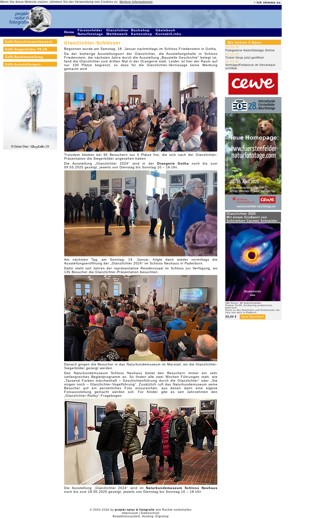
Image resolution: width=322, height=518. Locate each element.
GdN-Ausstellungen (23, 64)
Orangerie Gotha (173, 163)
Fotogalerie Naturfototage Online (250, 50)
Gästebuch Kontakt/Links (169, 32)
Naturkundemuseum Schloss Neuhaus (181, 488)
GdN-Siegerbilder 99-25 (26, 49)
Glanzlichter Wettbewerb (117, 32)
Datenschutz (150, 513)
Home (69, 32)
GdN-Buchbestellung (24, 57)
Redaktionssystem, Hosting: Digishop (141, 516)
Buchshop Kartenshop (142, 32)
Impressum (130, 513)
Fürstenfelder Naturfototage (91, 32)
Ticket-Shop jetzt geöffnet (244, 57)
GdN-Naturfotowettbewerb (29, 42)
